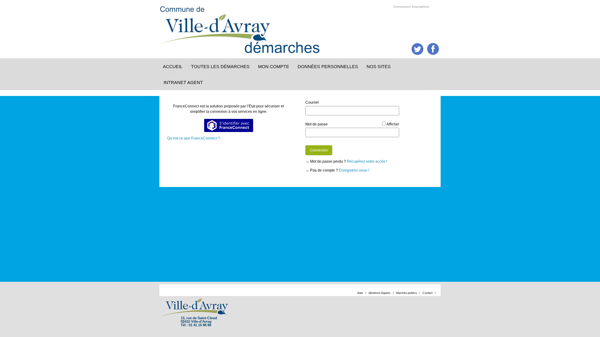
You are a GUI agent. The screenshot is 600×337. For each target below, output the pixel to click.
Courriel (312, 102)
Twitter (418, 49)
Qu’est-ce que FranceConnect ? (193, 138)
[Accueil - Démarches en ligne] (296, 28)
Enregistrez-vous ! (354, 170)
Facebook (433, 49)
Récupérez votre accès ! (367, 161)
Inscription (420, 6)
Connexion (402, 6)
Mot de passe (316, 124)
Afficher (392, 124)
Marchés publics (406, 293)
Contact (427, 293)
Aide (360, 293)
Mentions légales (379, 293)
